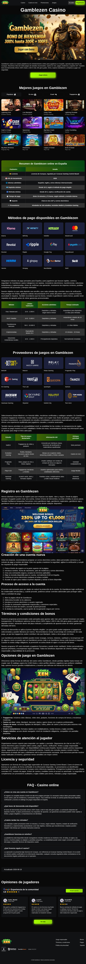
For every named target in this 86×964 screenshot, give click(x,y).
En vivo (31, 94)
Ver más (43, 921)
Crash (52, 94)
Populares (10, 94)
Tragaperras (73, 94)
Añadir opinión (74, 890)
